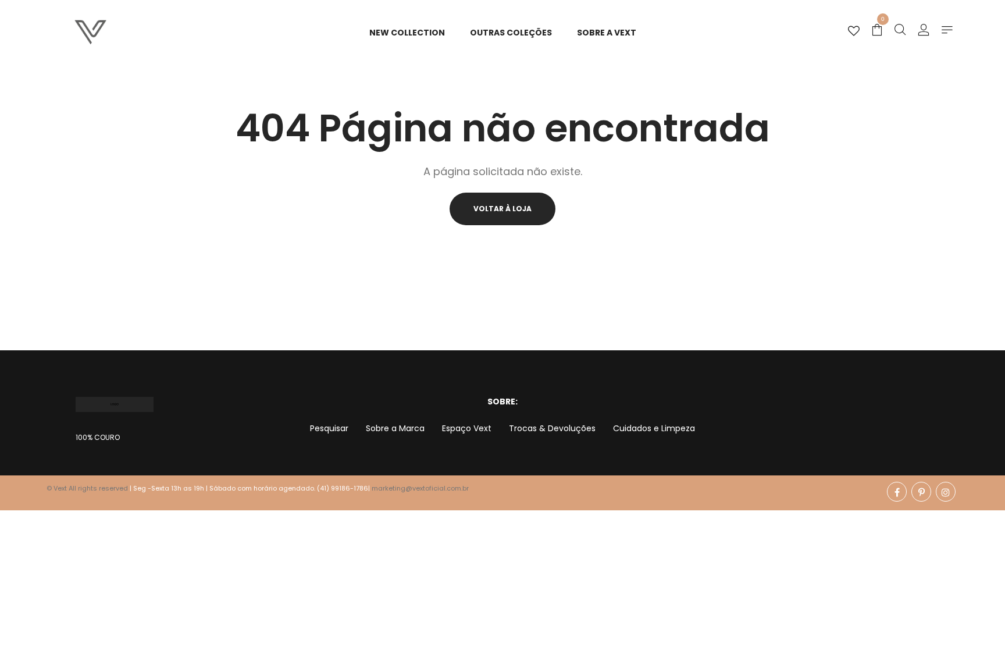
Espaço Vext (466, 428)
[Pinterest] (921, 492)
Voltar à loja (502, 209)
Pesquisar (329, 428)
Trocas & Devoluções (552, 428)
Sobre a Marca (395, 428)
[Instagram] (946, 492)
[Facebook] (897, 492)
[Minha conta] (923, 30)
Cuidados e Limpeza (654, 428)
